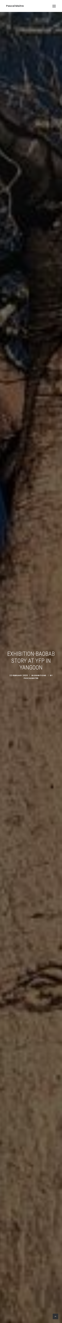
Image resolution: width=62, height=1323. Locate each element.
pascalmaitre (31, 678)
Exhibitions (40, 675)
